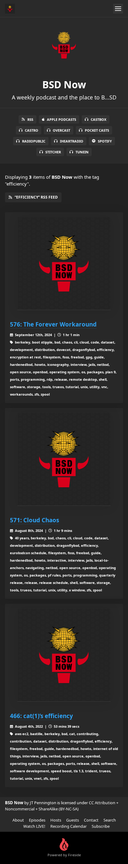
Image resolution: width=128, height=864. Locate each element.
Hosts (55, 820)
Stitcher (53, 152)
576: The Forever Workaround (53, 324)
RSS (30, 119)
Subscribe (101, 826)
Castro (31, 130)
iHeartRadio (71, 141)
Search (109, 820)
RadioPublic (33, 141)
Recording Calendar (68, 826)
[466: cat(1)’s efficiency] (64, 655)
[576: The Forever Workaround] (64, 263)
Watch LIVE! (34, 826)
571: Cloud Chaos (34, 520)
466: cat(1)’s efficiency (41, 716)
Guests (72, 820)
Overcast (61, 130)
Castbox (98, 119)
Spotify (105, 141)
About (18, 820)
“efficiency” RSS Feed (36, 197)
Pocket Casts (97, 130)
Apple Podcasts (61, 119)
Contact (91, 820)
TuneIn (82, 152)
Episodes (37, 820)
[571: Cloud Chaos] (64, 459)
